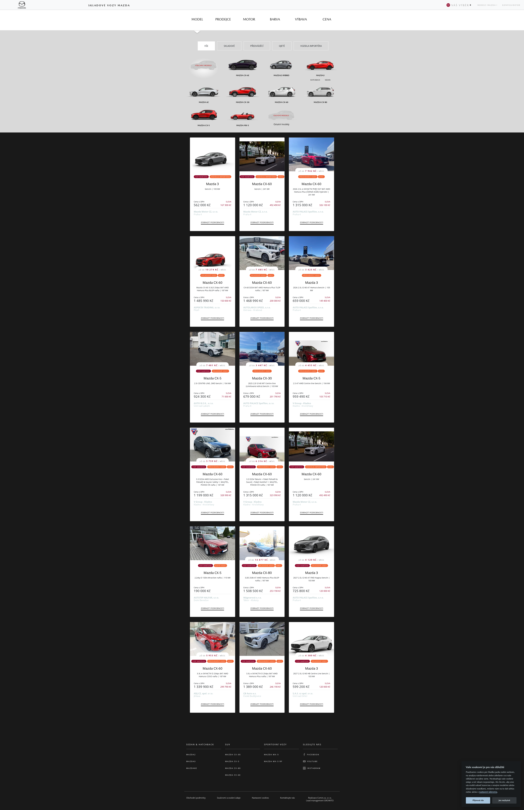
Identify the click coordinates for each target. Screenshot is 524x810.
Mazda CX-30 (262, 378)
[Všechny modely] (203, 64)
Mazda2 (191, 754)
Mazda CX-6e (233, 775)
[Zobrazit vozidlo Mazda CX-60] (262, 154)
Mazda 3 (212, 184)
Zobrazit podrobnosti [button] (212, 222)
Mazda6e (191, 768)
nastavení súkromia (488, 792)
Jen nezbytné (504, 800)
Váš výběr (461, 5)
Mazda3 (191, 761)
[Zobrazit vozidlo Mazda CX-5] (212, 543)
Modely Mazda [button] (486, 5)
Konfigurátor (511, 5)
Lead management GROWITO (320, 800)
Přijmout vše (478, 800)
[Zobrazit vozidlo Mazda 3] (212, 154)
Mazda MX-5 (271, 754)
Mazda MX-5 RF (273, 761)
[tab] (197, 19)
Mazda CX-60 (262, 184)
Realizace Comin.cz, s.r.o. (320, 797)
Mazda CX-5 (212, 378)
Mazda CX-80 (262, 572)
